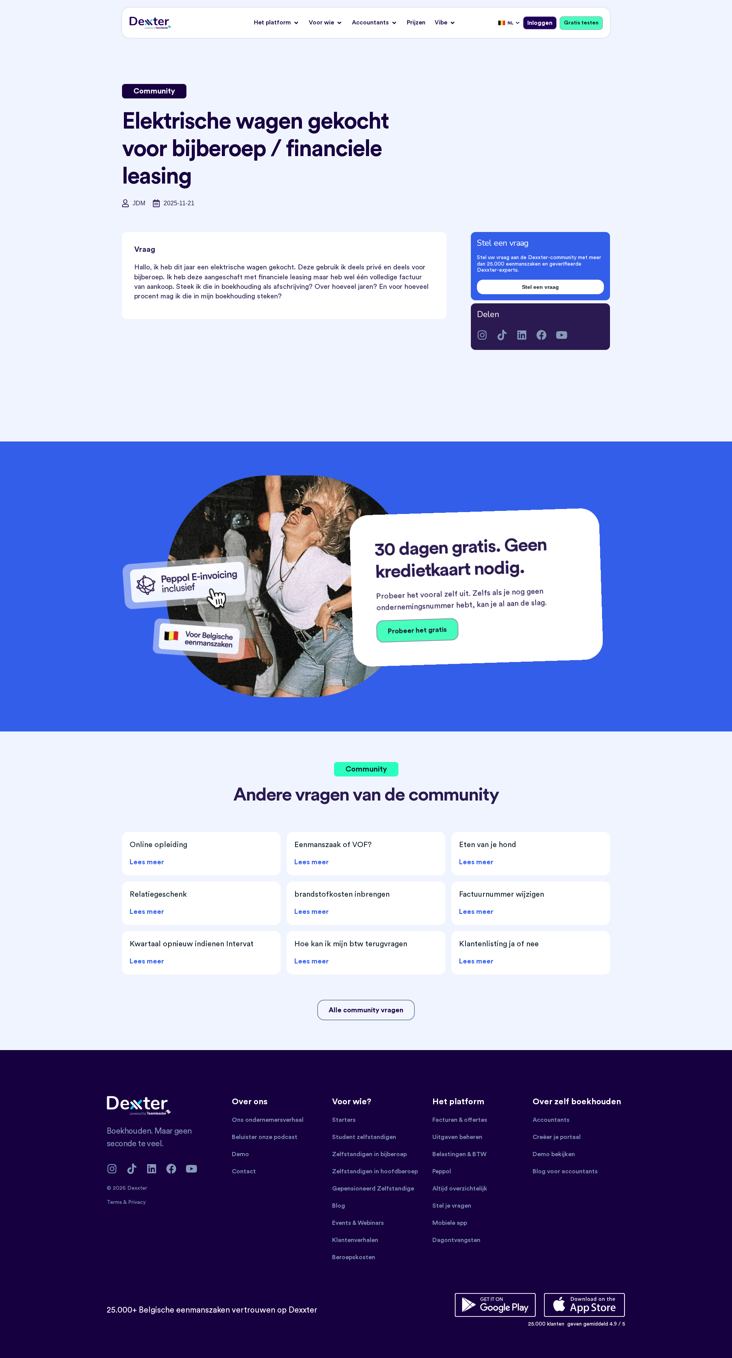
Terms (115, 1202)
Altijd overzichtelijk (459, 1189)
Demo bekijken (554, 1154)
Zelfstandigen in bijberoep (369, 1154)
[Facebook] (541, 335)
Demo (240, 1154)
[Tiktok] (502, 335)
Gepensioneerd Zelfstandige (373, 1189)
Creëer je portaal (557, 1137)
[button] (276, 22)
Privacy (137, 1202)
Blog (338, 1206)
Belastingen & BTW (459, 1154)
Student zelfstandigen (364, 1137)
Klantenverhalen (355, 1240)
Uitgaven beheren (457, 1137)
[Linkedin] (522, 335)
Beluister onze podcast (264, 1137)
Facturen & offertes (459, 1120)
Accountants (551, 1120)
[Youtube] (561, 335)
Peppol (441, 1171)
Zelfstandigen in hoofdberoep (375, 1171)
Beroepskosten (353, 1257)
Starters (344, 1120)
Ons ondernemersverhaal (267, 1120)
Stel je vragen (451, 1206)
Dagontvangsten (456, 1240)
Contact (244, 1171)
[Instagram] (482, 335)
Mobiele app (449, 1223)
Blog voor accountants (565, 1171)
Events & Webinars (358, 1223)
